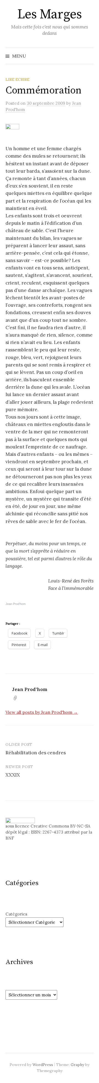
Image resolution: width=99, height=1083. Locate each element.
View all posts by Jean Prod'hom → (42, 712)
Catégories (16, 914)
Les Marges (49, 14)
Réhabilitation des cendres (36, 753)
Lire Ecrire (17, 79)
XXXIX (13, 775)
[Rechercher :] (89, 56)
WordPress (42, 1064)
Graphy (77, 1064)
